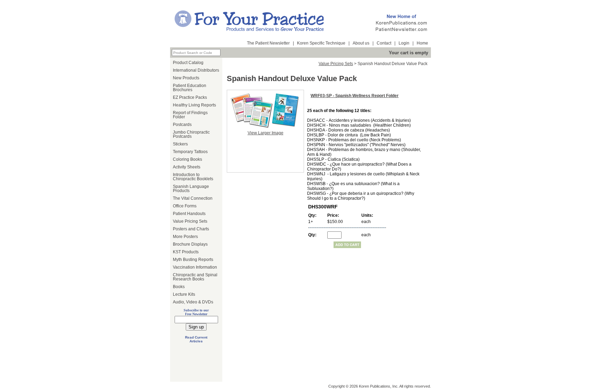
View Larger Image (265, 132)
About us (361, 43)
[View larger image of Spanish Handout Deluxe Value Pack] (265, 110)
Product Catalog (188, 62)
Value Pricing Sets (190, 221)
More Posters (185, 236)
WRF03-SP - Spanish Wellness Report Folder (355, 95)
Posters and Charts (191, 229)
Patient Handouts (189, 213)
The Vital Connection (193, 198)
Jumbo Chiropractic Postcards (191, 134)
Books (179, 286)
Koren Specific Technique (321, 43)
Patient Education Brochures (189, 87)
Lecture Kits (184, 294)
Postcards (182, 124)
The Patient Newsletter (268, 43)
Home (422, 43)
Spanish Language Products (191, 188)
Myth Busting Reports (193, 259)
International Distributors (196, 70)
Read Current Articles (196, 339)
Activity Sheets (186, 167)
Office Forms (185, 206)
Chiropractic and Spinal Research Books (195, 276)
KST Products (186, 251)
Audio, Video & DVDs (193, 302)
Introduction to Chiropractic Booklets (193, 176)
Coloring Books (187, 159)
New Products (186, 78)
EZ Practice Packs (190, 97)
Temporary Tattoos (190, 151)
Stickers (180, 144)
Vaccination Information (195, 267)
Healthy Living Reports (194, 105)
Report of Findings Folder (190, 114)
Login (404, 43)
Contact (384, 43)
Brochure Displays (190, 244)
